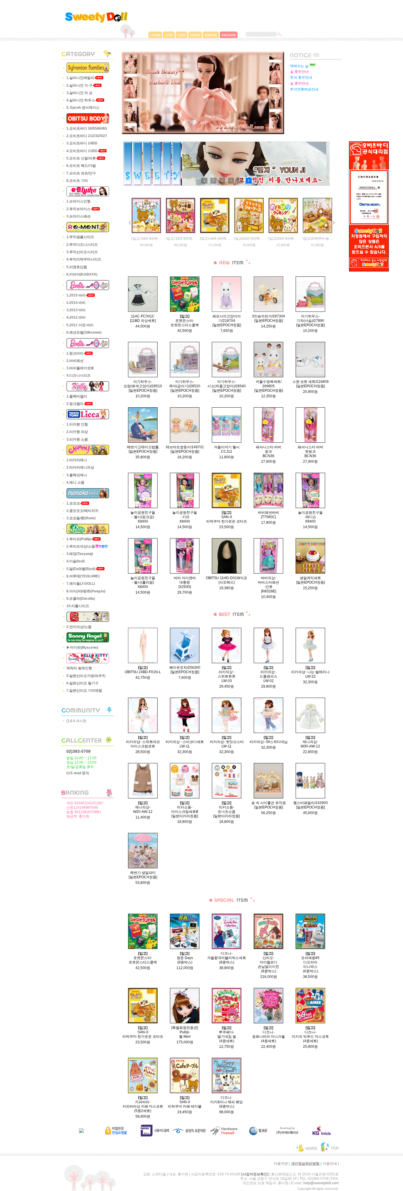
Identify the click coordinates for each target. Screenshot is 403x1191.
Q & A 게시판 (76, 721)
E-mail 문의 (79, 773)
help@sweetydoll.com (321, 1183)
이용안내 (330, 1164)
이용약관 (281, 1164)
